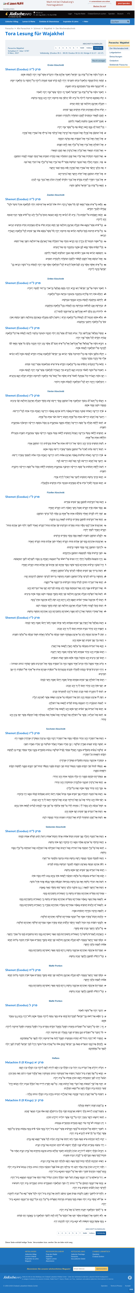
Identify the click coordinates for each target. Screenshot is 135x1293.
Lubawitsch (54, 1277)
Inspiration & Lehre (70, 21)
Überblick (95, 1254)
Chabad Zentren (98, 1257)
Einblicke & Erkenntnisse (49, 21)
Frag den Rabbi (79, 14)
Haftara (89, 48)
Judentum (79, 1279)
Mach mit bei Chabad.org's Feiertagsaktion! (60, 3)
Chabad (47, 1277)
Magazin (28, 1261)
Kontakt (128, 1286)
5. (70, 48)
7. (77, 48)
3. (63, 48)
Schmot (37, 28)
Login (70, 14)
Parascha (9, 28)
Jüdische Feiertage (78, 1254)
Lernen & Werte (28, 21)
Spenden (111, 14)
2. (59, 48)
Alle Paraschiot (23, 28)
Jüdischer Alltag (11, 21)
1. (56, 48)
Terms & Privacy (116, 1286)
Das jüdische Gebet (78, 1259)
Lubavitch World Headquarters (98, 1277)
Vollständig (98, 48)
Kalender (49, 1257)
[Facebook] (130, 1278)
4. (66, 48)
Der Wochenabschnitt (65, 28)
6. (73, 48)
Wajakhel (48, 28)
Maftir (82, 48)
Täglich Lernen (51, 1259)
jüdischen (94, 1279)
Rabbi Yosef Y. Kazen (57, 1279)
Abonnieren (50, 1261)
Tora (73, 1279)
